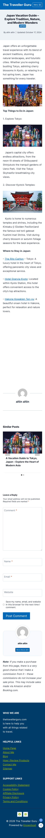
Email (8, 576)
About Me (8, 752)
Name (8, 561)
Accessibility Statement (16, 785)
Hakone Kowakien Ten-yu (19, 299)
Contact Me (9, 764)
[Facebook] (19, 814)
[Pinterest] (25, 814)
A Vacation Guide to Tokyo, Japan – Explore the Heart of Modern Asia (22, 462)
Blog (5, 756)
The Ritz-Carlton (14, 258)
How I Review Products (16, 760)
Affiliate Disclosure (13, 793)
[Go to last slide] (7, 452)
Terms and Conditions (15, 801)
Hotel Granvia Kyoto (16, 279)
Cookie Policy (10, 789)
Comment (10, 510)
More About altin (22, 650)
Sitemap (7, 768)
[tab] (21, 475)
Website (8, 592)
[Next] (37, 452)
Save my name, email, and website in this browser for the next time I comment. (23, 604)
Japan (23, 26)
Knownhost (29, 825)
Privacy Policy (11, 797)
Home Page (9, 748)
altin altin (10, 32)
